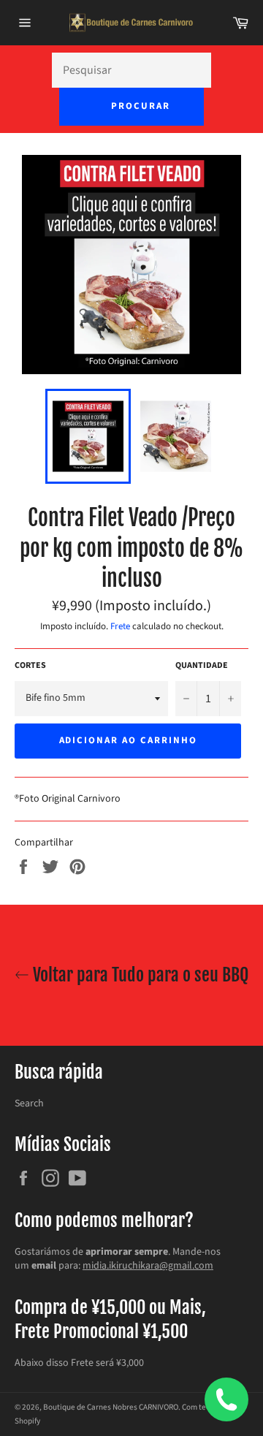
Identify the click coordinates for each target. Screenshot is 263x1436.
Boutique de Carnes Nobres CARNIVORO (110, 1407)
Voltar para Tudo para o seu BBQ (138, 975)
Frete (120, 626)
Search (29, 1103)
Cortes (30, 666)
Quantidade (201, 666)
